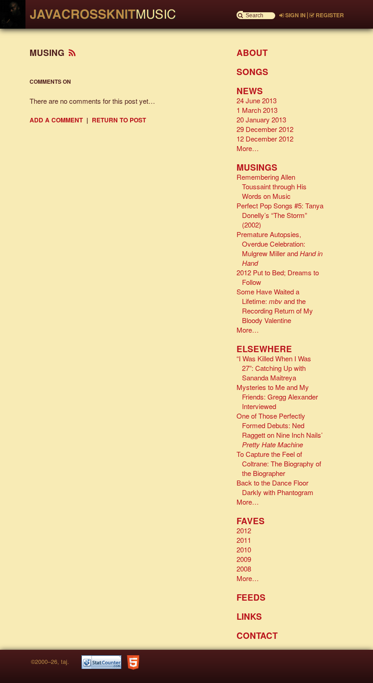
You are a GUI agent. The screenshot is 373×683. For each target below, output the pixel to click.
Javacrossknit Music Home (98, 14)
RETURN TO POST (119, 120)
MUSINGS (257, 167)
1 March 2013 (257, 110)
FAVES (251, 521)
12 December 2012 (265, 138)
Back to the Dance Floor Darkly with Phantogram (275, 487)
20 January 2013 (261, 119)
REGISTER (329, 15)
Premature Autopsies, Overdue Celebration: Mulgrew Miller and (280, 248)
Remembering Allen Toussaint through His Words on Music (272, 186)
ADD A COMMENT (56, 120)
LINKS (249, 616)
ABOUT (252, 52)
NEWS (250, 91)
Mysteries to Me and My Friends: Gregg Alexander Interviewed (277, 396)
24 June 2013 (257, 100)
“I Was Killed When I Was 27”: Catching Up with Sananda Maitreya (274, 368)
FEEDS (251, 597)
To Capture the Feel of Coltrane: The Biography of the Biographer (279, 463)
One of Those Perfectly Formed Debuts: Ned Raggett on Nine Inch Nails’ (280, 430)
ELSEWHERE (264, 349)
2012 (244, 530)
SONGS (252, 72)
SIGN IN (295, 15)
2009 (244, 559)
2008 (244, 568)
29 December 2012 (265, 129)
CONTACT (257, 635)
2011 (244, 540)
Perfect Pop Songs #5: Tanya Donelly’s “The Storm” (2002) (280, 215)
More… (248, 148)
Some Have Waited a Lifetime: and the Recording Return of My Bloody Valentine (275, 306)
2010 (244, 549)
